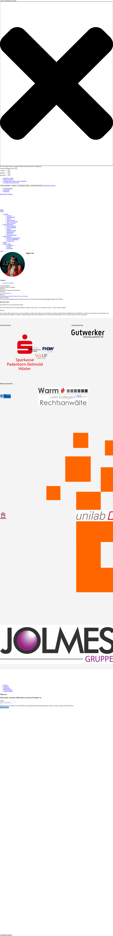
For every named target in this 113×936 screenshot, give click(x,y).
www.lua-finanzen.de (5, 293)
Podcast (9, 218)
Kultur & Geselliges (8, 283)
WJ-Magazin (10, 245)
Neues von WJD (11, 223)
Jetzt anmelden (4, 707)
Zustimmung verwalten (6, 935)
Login (1, 209)
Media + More (7, 244)
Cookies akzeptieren (5, 185)
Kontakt (5, 685)
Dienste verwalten (8, 179)
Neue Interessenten (12, 235)
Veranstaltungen (11, 217)
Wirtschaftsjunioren (8, 224)
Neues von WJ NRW (12, 221)
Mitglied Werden (7, 689)
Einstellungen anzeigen (23, 185)
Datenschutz (6, 190)
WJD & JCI (10, 233)
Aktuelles (5, 214)
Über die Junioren (11, 226)
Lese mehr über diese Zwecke (11, 182)
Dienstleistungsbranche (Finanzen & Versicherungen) (14, 296)
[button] (56, 83)
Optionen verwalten (8, 178)
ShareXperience (11, 220)
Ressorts (9, 229)
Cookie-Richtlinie (8, 188)
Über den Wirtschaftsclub (13, 238)
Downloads (10, 248)
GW (56, 932)
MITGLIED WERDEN (6, 194)
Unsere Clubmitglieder (12, 239)
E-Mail (2, 701)
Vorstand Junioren (11, 230)
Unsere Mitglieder (11, 227)
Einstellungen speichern (36, 185)
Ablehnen (14, 185)
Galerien (9, 247)
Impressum (6, 191)
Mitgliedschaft (10, 232)
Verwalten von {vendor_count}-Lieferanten (14, 181)
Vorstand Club (10, 241)
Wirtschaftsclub (7, 236)
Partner (5, 242)
